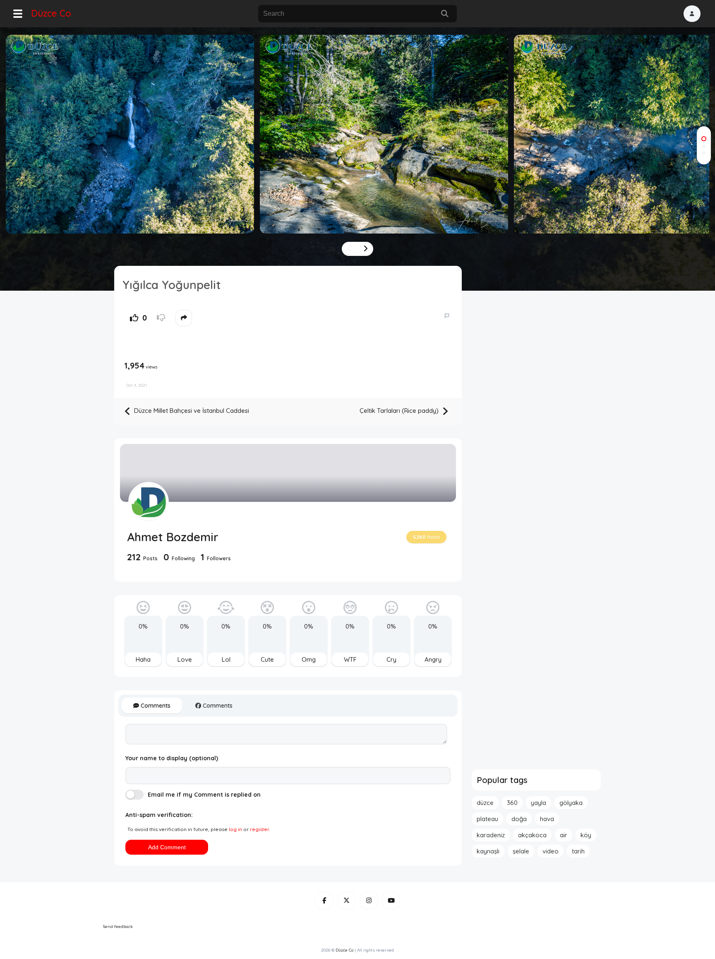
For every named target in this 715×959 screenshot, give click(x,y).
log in (235, 829)
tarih (578, 851)
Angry (433, 659)
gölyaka (571, 803)
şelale (521, 851)
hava (547, 819)
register (259, 829)
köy (586, 835)
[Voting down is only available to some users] (161, 318)
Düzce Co (51, 13)
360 (512, 803)
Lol (226, 659)
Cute (267, 659)
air (563, 835)
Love (185, 659)
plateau (487, 819)
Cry (391, 659)
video (550, 851)
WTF (350, 659)
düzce (485, 803)
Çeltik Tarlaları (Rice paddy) (400, 410)
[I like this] (134, 318)
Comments (154, 705)
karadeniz (491, 835)
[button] (692, 13)
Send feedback (118, 926)
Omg (309, 659)
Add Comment (167, 847)
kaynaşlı (488, 851)
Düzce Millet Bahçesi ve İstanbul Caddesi (190, 410)
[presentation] (350, 249)
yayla (538, 803)
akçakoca (532, 835)
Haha (143, 659)
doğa (519, 819)
